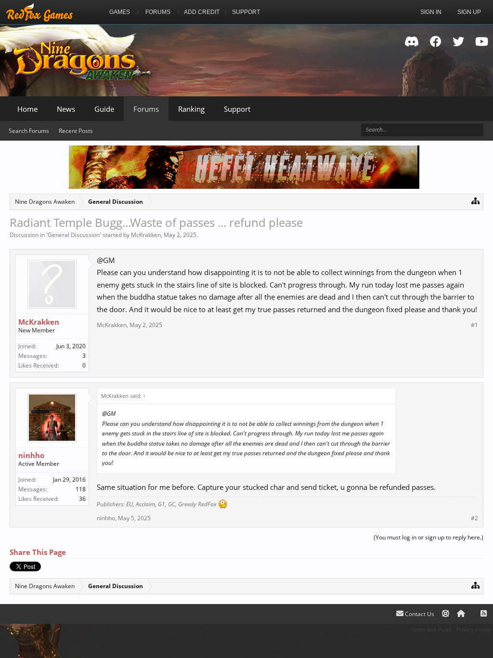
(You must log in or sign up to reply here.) (428, 537)
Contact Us (418, 614)
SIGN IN (430, 12)
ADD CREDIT (202, 12)
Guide (104, 109)
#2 (474, 518)
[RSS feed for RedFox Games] (484, 613)
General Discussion (74, 235)
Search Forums (29, 131)
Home (27, 109)
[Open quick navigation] (475, 200)
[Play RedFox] (39, 12)
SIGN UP (469, 12)
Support (237, 109)
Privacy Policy (473, 629)
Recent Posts (76, 131)
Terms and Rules (431, 629)
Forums (146, 109)
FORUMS (157, 12)
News (66, 109)
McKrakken (146, 235)
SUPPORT (246, 12)
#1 (474, 325)
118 (81, 489)
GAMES (119, 12)
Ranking (191, 109)
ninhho (31, 455)
